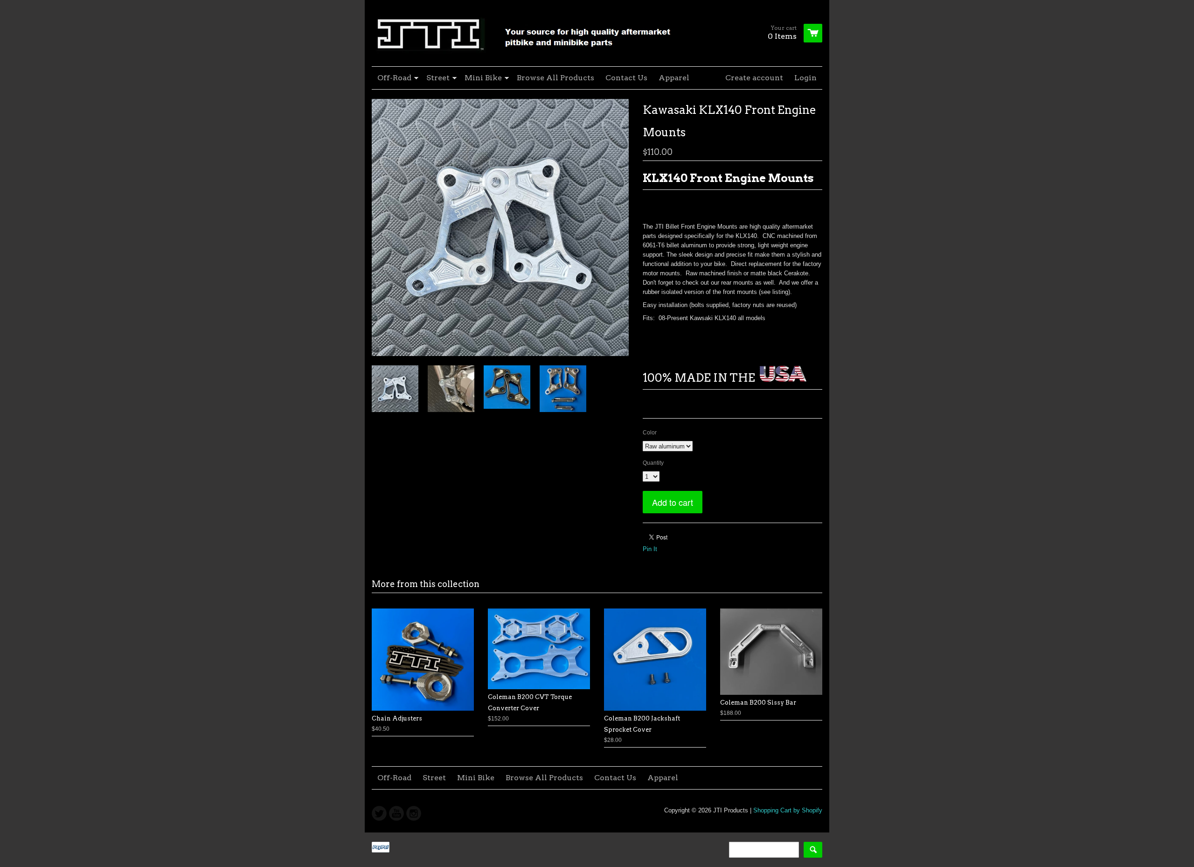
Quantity (653, 463)
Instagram (413, 813)
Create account (754, 77)
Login (805, 77)
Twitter (379, 813)
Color (650, 432)
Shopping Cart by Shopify (787, 810)
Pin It (650, 548)
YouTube (396, 813)
